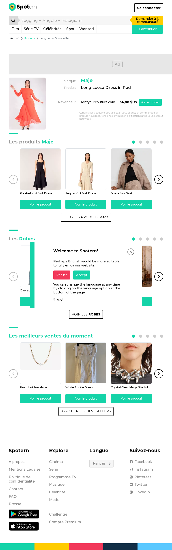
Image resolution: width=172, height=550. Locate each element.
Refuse (61, 275)
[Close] (130, 251)
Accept (81, 275)
